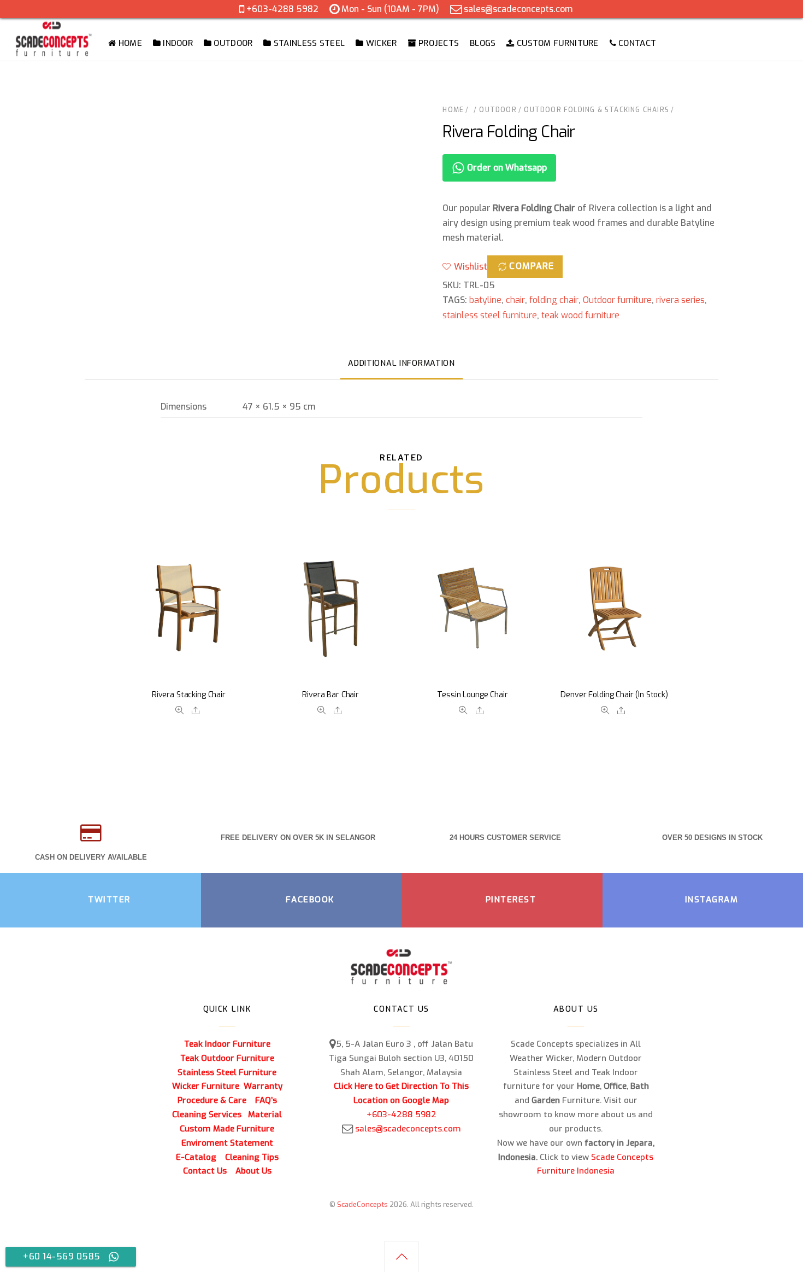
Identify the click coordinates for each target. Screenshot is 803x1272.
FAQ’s (266, 1100)
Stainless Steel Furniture (227, 1072)
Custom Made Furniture (227, 1128)
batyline (485, 300)
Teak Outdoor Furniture (227, 1058)
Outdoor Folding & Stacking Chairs (596, 110)
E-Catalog (196, 1157)
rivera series (680, 300)
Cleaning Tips (252, 1157)
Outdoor (497, 110)
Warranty (263, 1086)
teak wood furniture (580, 315)
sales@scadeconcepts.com (518, 9)
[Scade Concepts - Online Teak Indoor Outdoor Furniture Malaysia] (53, 51)
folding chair (553, 300)
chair (515, 300)
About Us (253, 1170)
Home (453, 110)
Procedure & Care (212, 1100)
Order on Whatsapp (506, 167)
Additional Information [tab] (401, 363)
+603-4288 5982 (282, 9)
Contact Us (205, 1170)
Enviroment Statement (227, 1142)
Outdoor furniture (617, 300)
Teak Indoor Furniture (227, 1043)
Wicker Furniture (205, 1086)
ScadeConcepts (362, 1204)
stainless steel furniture (489, 315)
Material (265, 1114)
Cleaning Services (206, 1114)
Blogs (483, 43)
